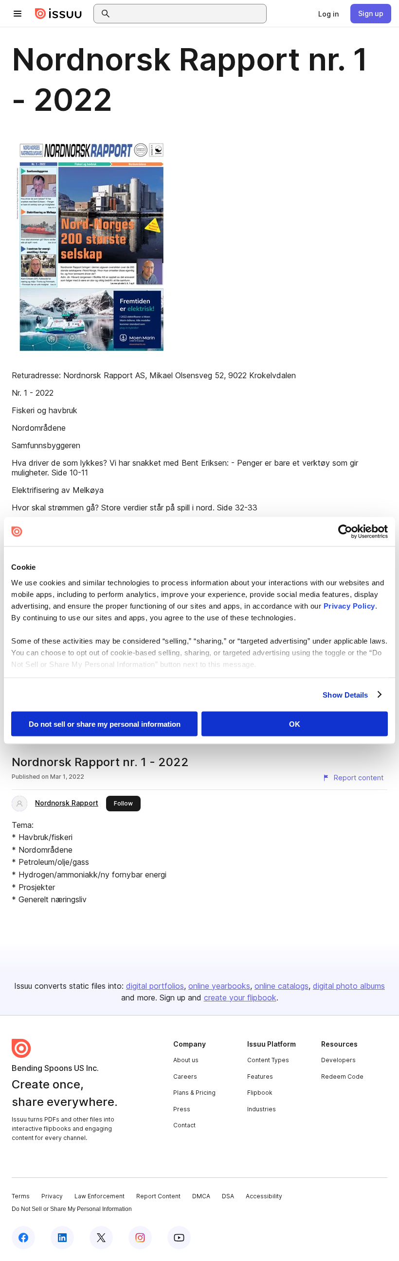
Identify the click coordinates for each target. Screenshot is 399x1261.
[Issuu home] (58, 13)
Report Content (158, 1196)
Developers (338, 1060)
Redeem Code (342, 1076)
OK (294, 724)
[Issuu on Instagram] (140, 1237)
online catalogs (281, 986)
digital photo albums (349, 986)
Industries (261, 1109)
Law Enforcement (99, 1196)
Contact (184, 1125)
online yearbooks (219, 986)
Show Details (345, 694)
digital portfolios (155, 986)
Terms (21, 1196)
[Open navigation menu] (17, 13)
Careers (185, 1076)
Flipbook (259, 1092)
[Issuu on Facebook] (23, 1237)
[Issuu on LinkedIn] (62, 1237)
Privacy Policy (349, 605)
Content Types (268, 1060)
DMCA (201, 1196)
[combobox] (188, 13)
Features (260, 1076)
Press (181, 1109)
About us (186, 1060)
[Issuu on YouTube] (179, 1237)
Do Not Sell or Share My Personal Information (72, 1209)
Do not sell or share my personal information (105, 724)
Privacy (52, 1196)
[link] (328, 13)
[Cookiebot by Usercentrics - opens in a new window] (345, 532)
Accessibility (264, 1196)
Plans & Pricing (194, 1092)
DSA (228, 1196)
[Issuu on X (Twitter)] (101, 1237)
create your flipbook (240, 997)
